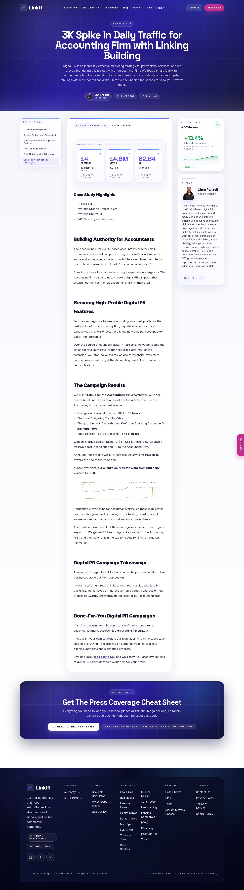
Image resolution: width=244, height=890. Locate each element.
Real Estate (127, 797)
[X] (193, 278)
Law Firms (126, 792)
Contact (194, 7)
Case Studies (111, 7)
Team (148, 7)
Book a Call (214, 7)
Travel (145, 839)
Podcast (136, 7)
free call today (104, 656)
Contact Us (203, 792)
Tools (159, 7)
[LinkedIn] (185, 278)
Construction (149, 801)
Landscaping (149, 807)
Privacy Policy (205, 798)
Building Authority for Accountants (40, 135)
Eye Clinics (126, 829)
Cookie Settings (154, 873)
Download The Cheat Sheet (74, 726)
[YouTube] (201, 278)
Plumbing (147, 828)
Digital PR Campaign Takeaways (39, 154)
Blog (125, 7)
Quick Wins (99, 812)
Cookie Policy (204, 814)
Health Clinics (128, 813)
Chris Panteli (208, 189)
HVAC (145, 822)
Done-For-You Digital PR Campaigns (36, 161)
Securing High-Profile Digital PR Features (39, 141)
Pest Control (149, 833)
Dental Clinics (128, 818)
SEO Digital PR (90, 7)
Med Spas (126, 824)
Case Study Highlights (36, 129)
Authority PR (71, 7)
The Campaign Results (35, 148)
